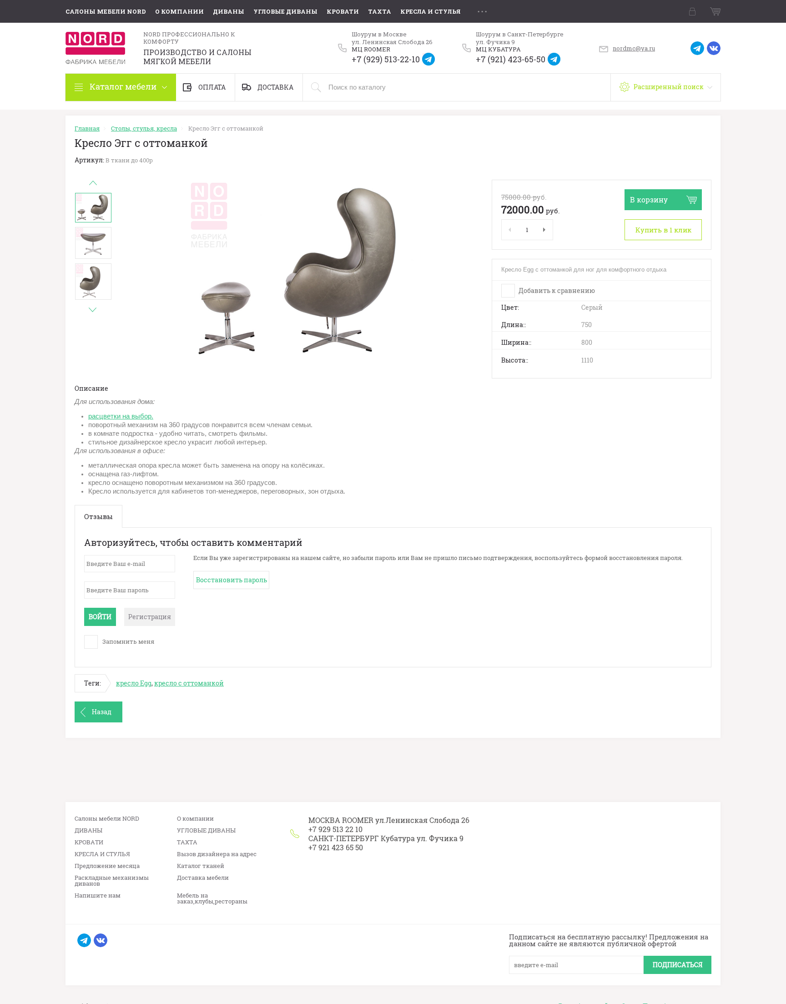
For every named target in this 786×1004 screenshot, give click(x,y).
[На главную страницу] (95, 48)
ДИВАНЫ (228, 11)
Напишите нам (98, 895)
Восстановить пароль (231, 579)
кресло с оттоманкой (189, 683)
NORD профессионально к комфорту (189, 37)
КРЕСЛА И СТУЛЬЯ (430, 11)
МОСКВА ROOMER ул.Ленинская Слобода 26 (388, 820)
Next (93, 310)
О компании (179, 11)
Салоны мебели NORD (106, 11)
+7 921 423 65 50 (335, 847)
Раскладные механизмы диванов (112, 881)
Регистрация (149, 616)
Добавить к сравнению (556, 290)
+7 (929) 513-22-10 (386, 59)
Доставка (275, 87)
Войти (100, 616)
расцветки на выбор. (120, 416)
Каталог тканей (200, 866)
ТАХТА (379, 11)
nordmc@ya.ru (634, 48)
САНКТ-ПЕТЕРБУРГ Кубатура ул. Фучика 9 (386, 838)
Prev (93, 183)
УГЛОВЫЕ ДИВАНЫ (285, 11)
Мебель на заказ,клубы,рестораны (212, 898)
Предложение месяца (107, 866)
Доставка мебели (203, 878)
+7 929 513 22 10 (335, 829)
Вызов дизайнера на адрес (217, 854)
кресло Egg (133, 683)
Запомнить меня (127, 641)
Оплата (212, 87)
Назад (101, 711)
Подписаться (677, 964)
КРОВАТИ (343, 11)
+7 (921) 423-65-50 (510, 59)
